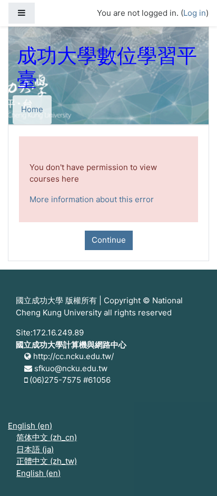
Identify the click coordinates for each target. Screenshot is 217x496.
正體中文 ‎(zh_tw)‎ (46, 461)
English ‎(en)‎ (30, 426)
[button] (193, 473)
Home (32, 109)
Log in (194, 13)
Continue (109, 240)
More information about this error (91, 199)
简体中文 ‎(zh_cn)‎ (46, 437)
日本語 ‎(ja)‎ (35, 449)
